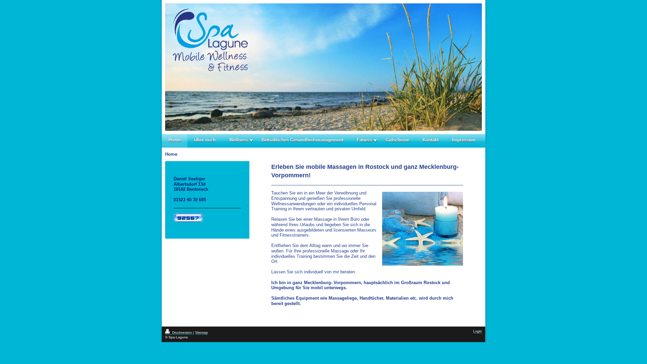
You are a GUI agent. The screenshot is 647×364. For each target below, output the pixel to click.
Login (477, 331)
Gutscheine (397, 140)
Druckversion (182, 332)
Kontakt (430, 140)
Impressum (463, 140)
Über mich (205, 140)
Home (174, 140)
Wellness (238, 140)
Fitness (364, 140)
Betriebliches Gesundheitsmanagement (302, 140)
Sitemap (201, 332)
